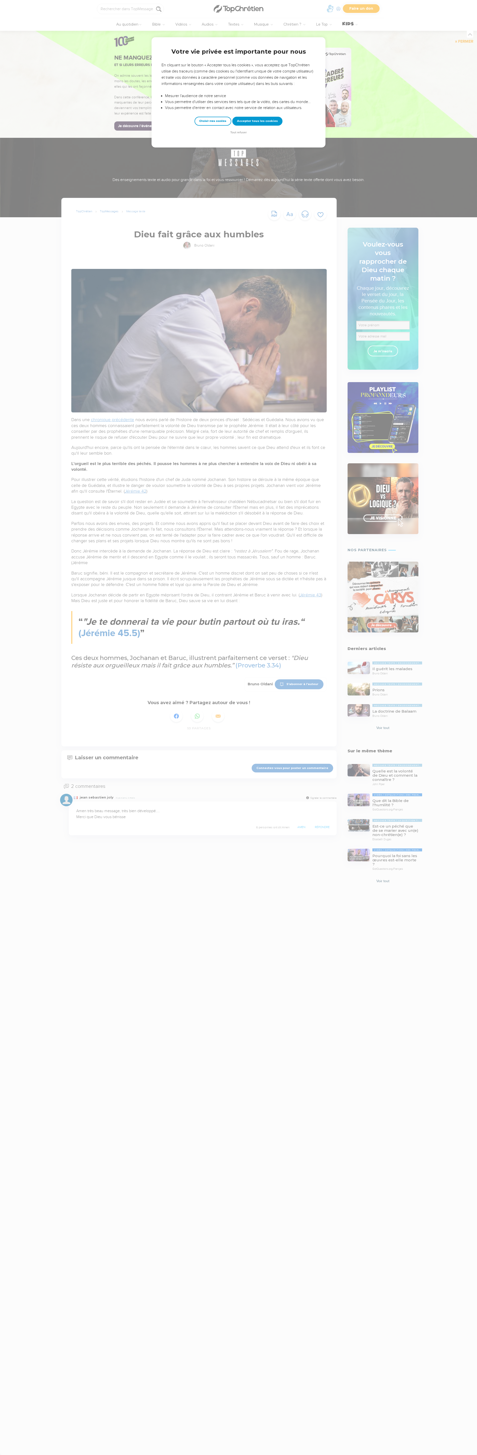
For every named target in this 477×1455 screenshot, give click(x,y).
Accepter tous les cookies (257, 121)
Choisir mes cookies (212, 121)
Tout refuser (238, 132)
